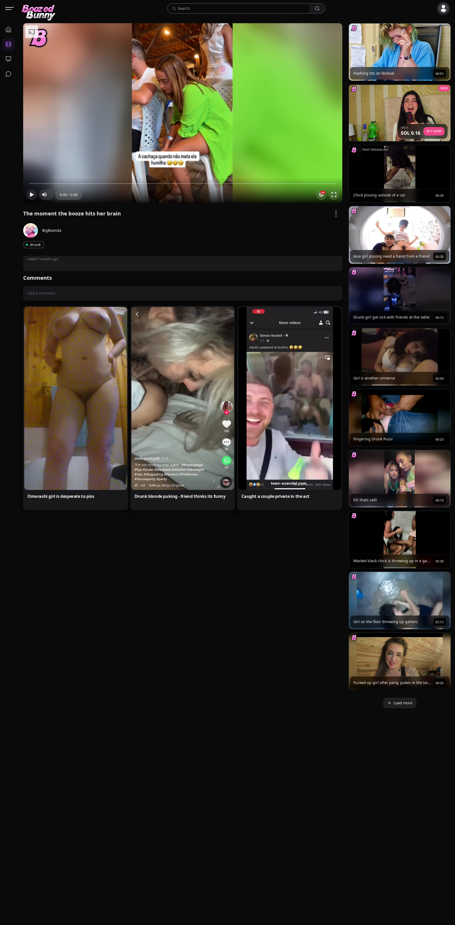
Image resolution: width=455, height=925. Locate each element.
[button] (444, 8)
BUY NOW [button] (434, 131)
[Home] (38, 8)
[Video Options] (336, 213)
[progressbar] (68, 194)
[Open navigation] (9, 8)
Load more (403, 702)
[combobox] (243, 8)
